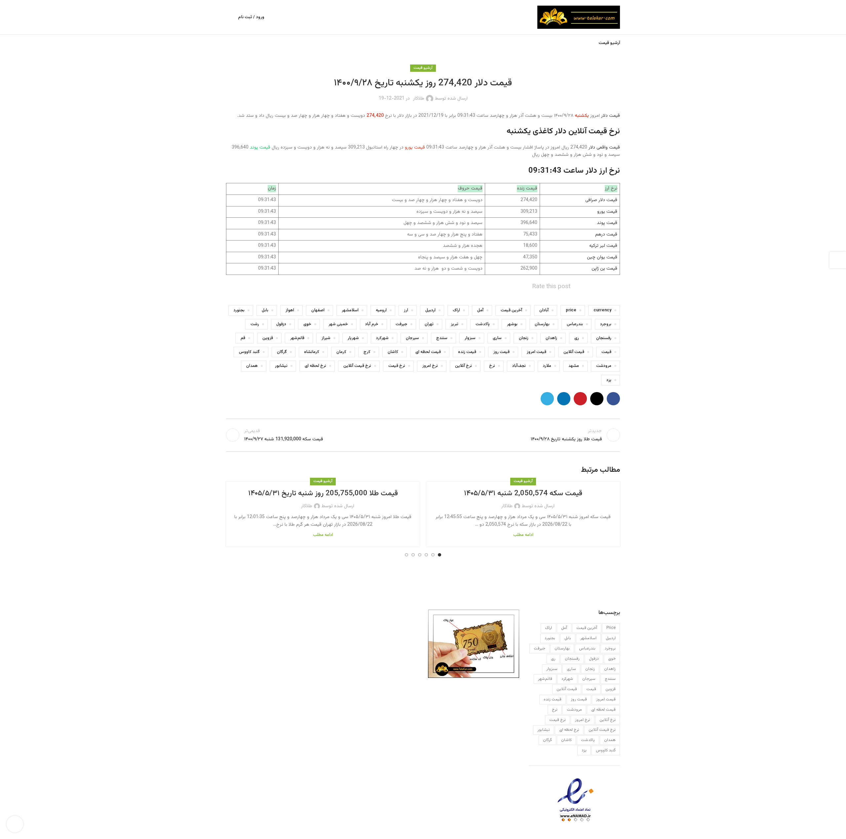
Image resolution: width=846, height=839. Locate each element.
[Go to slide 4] (419, 554)
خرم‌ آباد (371, 324)
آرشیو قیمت (423, 68)
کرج (367, 352)
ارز (406, 310)
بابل (265, 310)
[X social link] (596, 398)
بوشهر (512, 324)
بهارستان (542, 324)
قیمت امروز (536, 352)
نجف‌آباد (519, 366)
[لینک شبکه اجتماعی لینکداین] (563, 398)
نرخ (492, 366)
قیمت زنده (467, 352)
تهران (429, 324)
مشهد (573, 366)
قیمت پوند (607, 223)
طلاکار (418, 98)
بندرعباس (575, 324)
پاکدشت (483, 324)
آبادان (544, 310)
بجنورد (239, 310)
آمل (480, 310)
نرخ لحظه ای (315, 366)
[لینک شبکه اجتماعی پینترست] (580, 398)
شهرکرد (382, 338)
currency (602, 310)
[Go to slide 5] (413, 554)
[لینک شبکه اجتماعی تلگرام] (547, 398)
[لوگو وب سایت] (578, 17)
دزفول (281, 324)
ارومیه (381, 310)
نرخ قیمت (396, 366)
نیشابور (281, 366)
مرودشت (603, 366)
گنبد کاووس (249, 352)
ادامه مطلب (523, 535)
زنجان (523, 338)
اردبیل (430, 310)
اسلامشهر (350, 310)
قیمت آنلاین (573, 352)
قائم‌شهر (297, 338)
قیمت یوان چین (602, 257)
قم (243, 338)
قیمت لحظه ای (428, 352)
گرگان (282, 352)
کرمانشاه (311, 352)
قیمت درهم (606, 234)
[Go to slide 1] (439, 554)
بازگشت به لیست (423, 435)
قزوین (267, 338)
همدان (252, 366)
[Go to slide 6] (406, 554)
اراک (456, 310)
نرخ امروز (430, 366)
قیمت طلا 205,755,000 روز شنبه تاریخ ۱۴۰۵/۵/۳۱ (323, 493)
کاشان (393, 352)
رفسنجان (603, 338)
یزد (608, 380)
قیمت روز (501, 352)
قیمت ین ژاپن (604, 268)
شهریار (353, 338)
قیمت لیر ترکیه (603, 245)
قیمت (606, 352)
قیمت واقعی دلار (604, 147)
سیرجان (412, 338)
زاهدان (551, 338)
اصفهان (318, 310)
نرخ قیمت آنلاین (357, 366)
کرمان (341, 352)
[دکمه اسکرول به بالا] (15, 824)
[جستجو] (229, 17)
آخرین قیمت (511, 310)
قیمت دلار (610, 115)
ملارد (547, 366)
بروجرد (605, 324)
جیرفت (401, 324)
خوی (307, 324)
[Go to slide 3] (426, 554)
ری (576, 338)
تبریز (454, 324)
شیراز (326, 338)
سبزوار (470, 338)
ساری (497, 338)
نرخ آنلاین (463, 366)
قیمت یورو (607, 211)
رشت (254, 324)
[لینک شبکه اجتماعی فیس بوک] (613, 398)
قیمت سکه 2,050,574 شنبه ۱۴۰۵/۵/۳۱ (523, 493)
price (571, 310)
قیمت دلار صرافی (601, 200)
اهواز (290, 310)
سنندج (441, 338)
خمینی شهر (338, 324)
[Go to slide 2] (433, 554)
